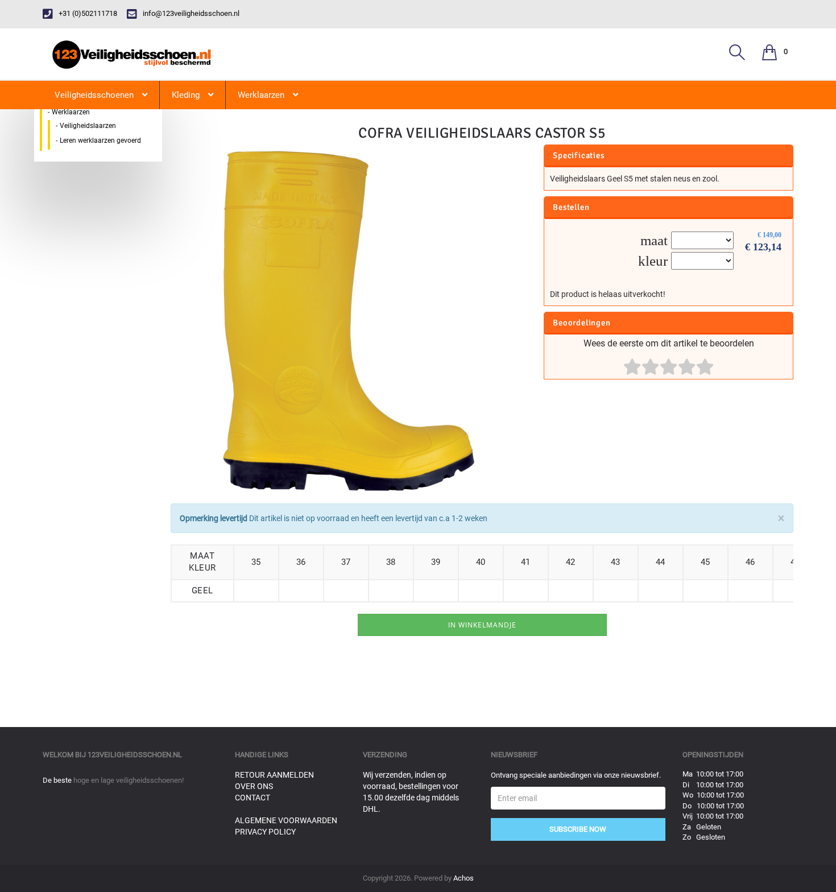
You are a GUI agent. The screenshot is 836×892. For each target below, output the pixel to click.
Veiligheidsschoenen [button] (94, 95)
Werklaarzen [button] (261, 95)
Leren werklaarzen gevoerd (100, 140)
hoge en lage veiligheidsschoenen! (128, 780)
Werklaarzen (71, 112)
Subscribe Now (577, 829)
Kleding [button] (186, 95)
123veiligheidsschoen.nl (135, 754)
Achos (463, 878)
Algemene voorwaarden (286, 820)
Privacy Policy (265, 831)
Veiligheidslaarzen (88, 126)
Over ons (254, 786)
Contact (252, 797)
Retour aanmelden (274, 774)
